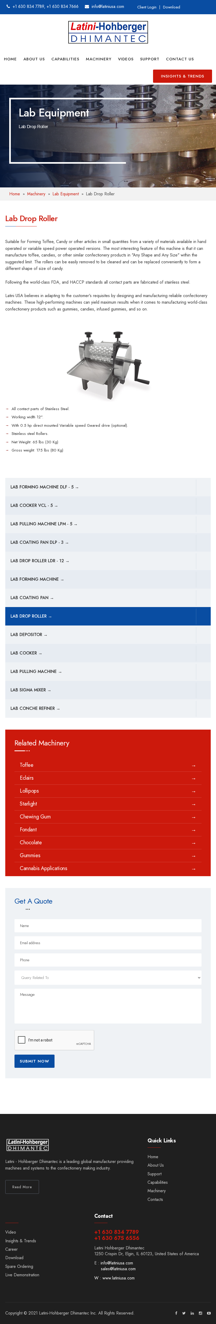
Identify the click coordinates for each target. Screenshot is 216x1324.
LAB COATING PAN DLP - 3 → (40, 542)
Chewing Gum (35, 817)
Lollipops (29, 791)
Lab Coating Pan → (32, 598)
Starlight (28, 804)
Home (10, 59)
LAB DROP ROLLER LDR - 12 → (40, 561)
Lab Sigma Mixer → (31, 690)
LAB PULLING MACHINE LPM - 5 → (44, 524)
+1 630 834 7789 (28, 6)
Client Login (146, 7)
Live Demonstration (22, 1275)
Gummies (30, 855)
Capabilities (65, 59)
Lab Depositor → (29, 635)
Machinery (98, 59)
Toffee (26, 765)
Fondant (28, 829)
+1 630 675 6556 (116, 1238)
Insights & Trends (182, 76)
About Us (34, 59)
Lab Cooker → (26, 653)
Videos (126, 59)
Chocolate (31, 842)
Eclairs (26, 778)
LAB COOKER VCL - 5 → (34, 505)
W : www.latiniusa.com (114, 1278)
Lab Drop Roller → (31, 616)
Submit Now (34, 1061)
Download (171, 7)
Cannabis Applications (43, 868)
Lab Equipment (65, 194)
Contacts (155, 1199)
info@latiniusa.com (117, 1263)
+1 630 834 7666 (62, 6)
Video (10, 1232)
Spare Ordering (19, 1266)
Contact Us (180, 59)
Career (11, 1249)
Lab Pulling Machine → (36, 671)
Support (149, 59)
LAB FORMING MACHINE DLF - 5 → (45, 487)
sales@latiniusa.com (118, 1269)
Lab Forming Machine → (37, 579)
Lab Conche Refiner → (35, 708)
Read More (22, 1187)
